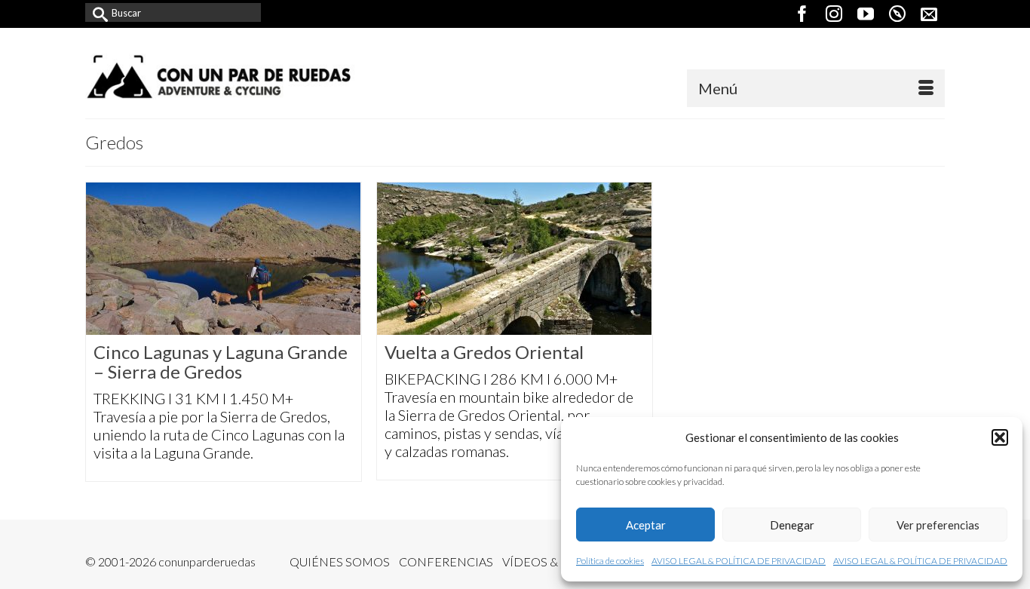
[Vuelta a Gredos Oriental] (514, 259)
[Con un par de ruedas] (221, 77)
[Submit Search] (96, 12)
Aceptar (646, 525)
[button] (999, 437)
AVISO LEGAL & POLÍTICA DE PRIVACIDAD (738, 560)
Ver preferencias (938, 525)
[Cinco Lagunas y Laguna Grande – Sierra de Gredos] (223, 259)
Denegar (792, 525)
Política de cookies (610, 560)
